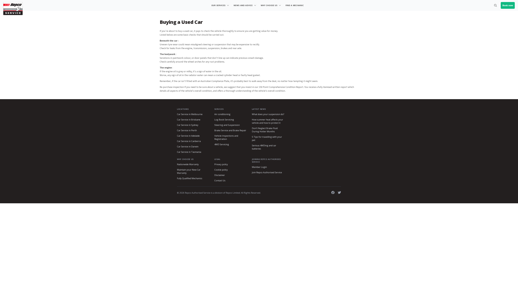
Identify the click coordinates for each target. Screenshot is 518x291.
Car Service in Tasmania (189, 151)
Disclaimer (219, 175)
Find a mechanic (295, 5)
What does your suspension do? (268, 114)
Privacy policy (221, 164)
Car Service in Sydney (187, 125)
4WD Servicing (221, 144)
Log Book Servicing (224, 119)
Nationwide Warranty (188, 164)
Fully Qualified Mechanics (189, 178)
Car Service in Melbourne (189, 114)
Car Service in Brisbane (188, 119)
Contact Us (219, 180)
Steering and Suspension (227, 125)
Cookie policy (221, 169)
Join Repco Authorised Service (267, 172)
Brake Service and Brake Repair (230, 130)
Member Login (259, 167)
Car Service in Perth (187, 130)
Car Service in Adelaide (188, 135)
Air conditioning (222, 114)
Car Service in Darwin (187, 146)
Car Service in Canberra (189, 141)
